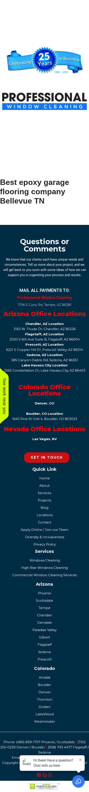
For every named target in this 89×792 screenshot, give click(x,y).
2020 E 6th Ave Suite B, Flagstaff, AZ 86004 (45, 339)
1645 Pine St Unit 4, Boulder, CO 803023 (44, 419)
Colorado (44, 668)
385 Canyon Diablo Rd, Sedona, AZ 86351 (44, 360)
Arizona (44, 584)
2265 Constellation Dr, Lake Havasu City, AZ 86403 (44, 370)
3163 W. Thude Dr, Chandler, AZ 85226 (45, 329)
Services (44, 551)
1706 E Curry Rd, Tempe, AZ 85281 (45, 305)
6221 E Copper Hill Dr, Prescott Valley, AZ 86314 (44, 350)
